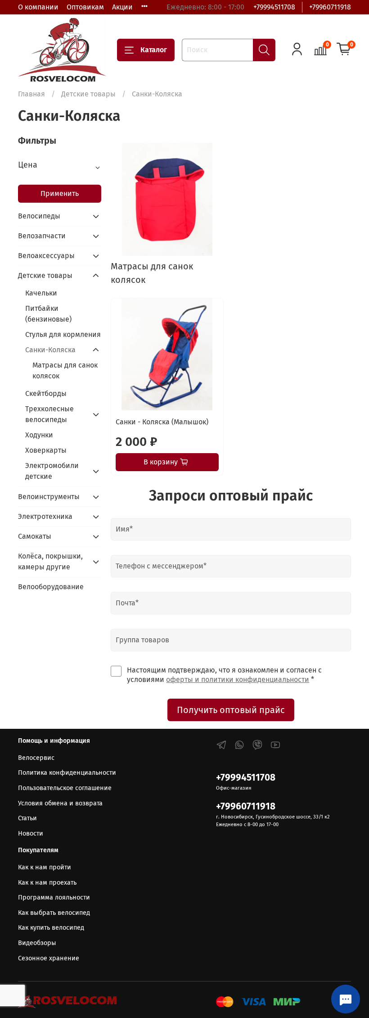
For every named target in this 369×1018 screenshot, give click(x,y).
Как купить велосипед (51, 928)
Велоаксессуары (46, 255)
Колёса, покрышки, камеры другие (50, 561)
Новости (30, 833)
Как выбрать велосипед (54, 913)
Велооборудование (51, 586)
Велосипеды (39, 216)
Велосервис (36, 758)
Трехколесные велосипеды (49, 414)
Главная (31, 94)
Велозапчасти (42, 236)
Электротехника (45, 516)
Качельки (41, 293)
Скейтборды (46, 393)
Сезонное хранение (48, 958)
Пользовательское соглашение (65, 788)
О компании (38, 7)
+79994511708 (274, 7)
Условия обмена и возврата (60, 803)
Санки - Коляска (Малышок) (162, 422)
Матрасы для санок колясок (65, 370)
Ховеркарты (46, 450)
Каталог (153, 49)
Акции (122, 7)
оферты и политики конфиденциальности (237, 679)
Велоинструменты (49, 496)
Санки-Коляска (50, 349)
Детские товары (88, 94)
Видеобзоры (37, 943)
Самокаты (34, 536)
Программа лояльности (54, 897)
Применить (59, 193)
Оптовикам (85, 7)
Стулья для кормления (63, 334)
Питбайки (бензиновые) (48, 313)
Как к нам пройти (44, 867)
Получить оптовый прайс (231, 709)
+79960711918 (330, 7)
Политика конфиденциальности (67, 773)
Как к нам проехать (47, 882)
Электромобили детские (52, 471)
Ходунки (39, 435)
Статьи (27, 818)
